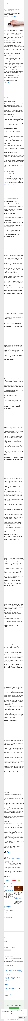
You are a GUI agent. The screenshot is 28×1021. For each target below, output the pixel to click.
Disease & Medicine (10, 9)
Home (5, 9)
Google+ (20, 878)
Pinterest (14, 880)
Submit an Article (14, 1008)
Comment (6, 919)
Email (19, 880)
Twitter (6, 878)
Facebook (14, 878)
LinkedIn (7, 880)
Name (5, 932)
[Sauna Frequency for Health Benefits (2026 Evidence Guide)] (18, 889)
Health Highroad (12, 1019)
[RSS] (23, 7)
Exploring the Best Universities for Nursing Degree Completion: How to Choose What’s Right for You (14, 972)
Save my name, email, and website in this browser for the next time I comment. (13, 947)
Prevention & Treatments (12, 855)
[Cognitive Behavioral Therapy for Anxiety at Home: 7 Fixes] (18, 899)
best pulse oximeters (11, 858)
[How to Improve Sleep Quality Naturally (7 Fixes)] (8, 908)
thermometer (11, 40)
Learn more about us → (9, 965)
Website (5, 941)
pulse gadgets (17, 858)
